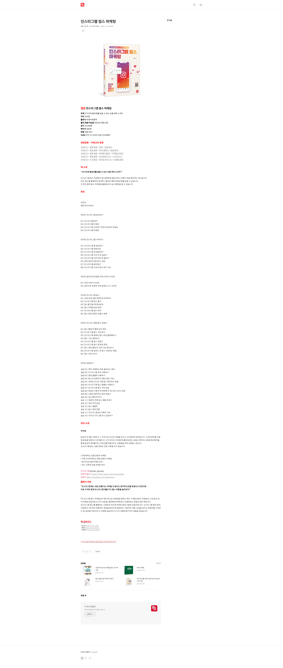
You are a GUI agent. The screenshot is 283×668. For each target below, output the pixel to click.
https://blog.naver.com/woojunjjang (108, 474)
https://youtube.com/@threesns (100, 477)
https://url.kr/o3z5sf (93, 530)
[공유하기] (87, 551)
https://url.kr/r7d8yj (92, 526)
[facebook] (85, 658)
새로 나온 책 (84, 26)
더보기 (158, 563)
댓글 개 (83, 595)
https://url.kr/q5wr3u (92, 528)
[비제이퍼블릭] (82, 4)
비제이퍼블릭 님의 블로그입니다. (94, 609)
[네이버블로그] (82, 658)
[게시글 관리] (90, 551)
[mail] (90, 658)
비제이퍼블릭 (90, 606)
